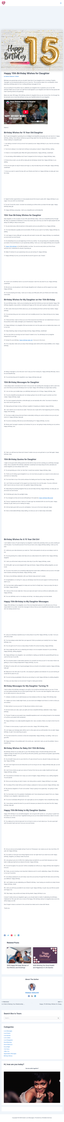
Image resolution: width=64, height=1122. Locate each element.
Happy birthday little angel (46, 498)
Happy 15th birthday (11, 246)
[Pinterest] (11, 935)
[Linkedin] (18, 935)
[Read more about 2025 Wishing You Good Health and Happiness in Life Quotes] (45, 955)
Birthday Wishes (8, 1056)
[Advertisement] (32, 18)
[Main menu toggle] (60, 3)
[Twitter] (8, 935)
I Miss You (6, 1051)
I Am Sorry (6, 1049)
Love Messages (8, 1031)
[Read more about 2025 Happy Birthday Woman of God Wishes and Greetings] (19, 955)
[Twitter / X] (32, 996)
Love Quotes (7, 1035)
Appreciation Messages (10, 1053)
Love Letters (7, 1037)
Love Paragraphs (8, 1040)
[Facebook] (5, 935)
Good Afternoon (8, 1044)
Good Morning (8, 1042)
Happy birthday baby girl (25, 340)
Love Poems (7, 1033)
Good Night (7, 1046)
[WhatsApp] (15, 935)
